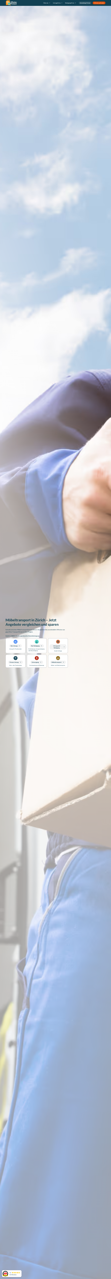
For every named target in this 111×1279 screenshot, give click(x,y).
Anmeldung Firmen (85, 3)
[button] (47, 3)
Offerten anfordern (99, 3)
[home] (11, 2)
